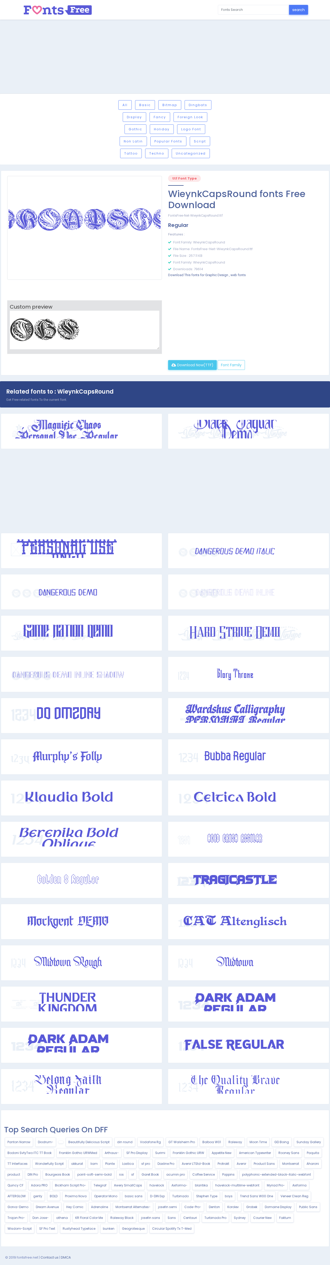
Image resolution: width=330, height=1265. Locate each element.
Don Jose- (40, 1218)
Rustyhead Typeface (79, 1228)
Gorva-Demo (17, 1207)
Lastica (128, 1163)
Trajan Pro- (16, 1218)
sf (132, 1174)
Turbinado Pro (215, 1218)
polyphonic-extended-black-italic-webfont (276, 1174)
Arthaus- (112, 1153)
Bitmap (169, 105)
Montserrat (290, 1163)
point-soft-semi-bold (94, 1174)
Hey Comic (75, 1207)
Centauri (190, 1218)
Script (200, 141)
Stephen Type (206, 1196)
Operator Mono (105, 1196)
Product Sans (264, 1163)
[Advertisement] (165, 57)
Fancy (160, 117)
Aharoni (313, 1163)
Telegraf (100, 1185)
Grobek (251, 1207)
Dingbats (198, 105)
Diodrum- (45, 1142)
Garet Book (150, 1174)
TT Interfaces (17, 1163)
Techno (156, 153)
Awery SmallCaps (128, 1185)
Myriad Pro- (276, 1185)
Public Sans (308, 1207)
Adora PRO (39, 1185)
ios (121, 1174)
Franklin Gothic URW (188, 1153)
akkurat (77, 1163)
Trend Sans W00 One (256, 1196)
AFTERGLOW (16, 1196)
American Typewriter (255, 1153)
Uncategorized (191, 153)
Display (134, 117)
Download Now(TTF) (194, 365)
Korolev (233, 1207)
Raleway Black (122, 1218)
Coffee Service (203, 1174)
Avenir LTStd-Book (196, 1163)
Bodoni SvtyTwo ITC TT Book (29, 1153)
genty (37, 1196)
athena (62, 1218)
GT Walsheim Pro (181, 1142)
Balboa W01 (211, 1142)
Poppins (228, 1174)
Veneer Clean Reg (294, 1196)
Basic (145, 105)
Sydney (240, 1218)
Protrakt (223, 1163)
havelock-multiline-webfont (237, 1185)
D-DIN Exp (157, 1196)
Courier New (262, 1218)
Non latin (133, 141)
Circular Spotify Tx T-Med (172, 1228)
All (125, 105)
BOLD (53, 1196)
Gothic (135, 129)
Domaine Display (278, 1207)
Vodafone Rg (150, 1142)
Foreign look (190, 117)
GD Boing (281, 1142)
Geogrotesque (133, 1228)
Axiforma (299, 1185)
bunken (108, 1228)
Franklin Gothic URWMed (78, 1153)
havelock (157, 1185)
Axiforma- (179, 1185)
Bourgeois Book (57, 1174)
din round (125, 1142)
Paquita (313, 1153)
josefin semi (167, 1207)
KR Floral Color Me (89, 1218)
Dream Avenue (47, 1207)
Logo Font (191, 129)
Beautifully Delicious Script (89, 1142)
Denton (214, 1207)
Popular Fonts (168, 141)
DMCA (66, 1257)
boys (229, 1196)
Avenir (241, 1163)
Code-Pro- (192, 1207)
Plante (110, 1163)
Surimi (160, 1153)
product (13, 1174)
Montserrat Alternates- (133, 1207)
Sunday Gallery (308, 1142)
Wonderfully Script (49, 1163)
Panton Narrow (18, 1142)
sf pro (145, 1163)
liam (94, 1163)
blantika (201, 1185)
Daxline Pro (166, 1163)
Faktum (285, 1218)
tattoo (131, 153)
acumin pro (175, 1174)
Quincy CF (15, 1185)
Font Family (231, 365)
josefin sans (150, 1218)
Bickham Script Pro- (70, 1185)
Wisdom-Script (19, 1228)
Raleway (235, 1142)
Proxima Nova (76, 1196)
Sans (172, 1218)
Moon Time (258, 1142)
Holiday (162, 129)
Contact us (49, 1257)
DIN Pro (33, 1174)
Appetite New (222, 1153)
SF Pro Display (137, 1153)
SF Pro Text (47, 1228)
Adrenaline (99, 1207)
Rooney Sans (288, 1153)
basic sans (134, 1196)
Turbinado (180, 1196)
